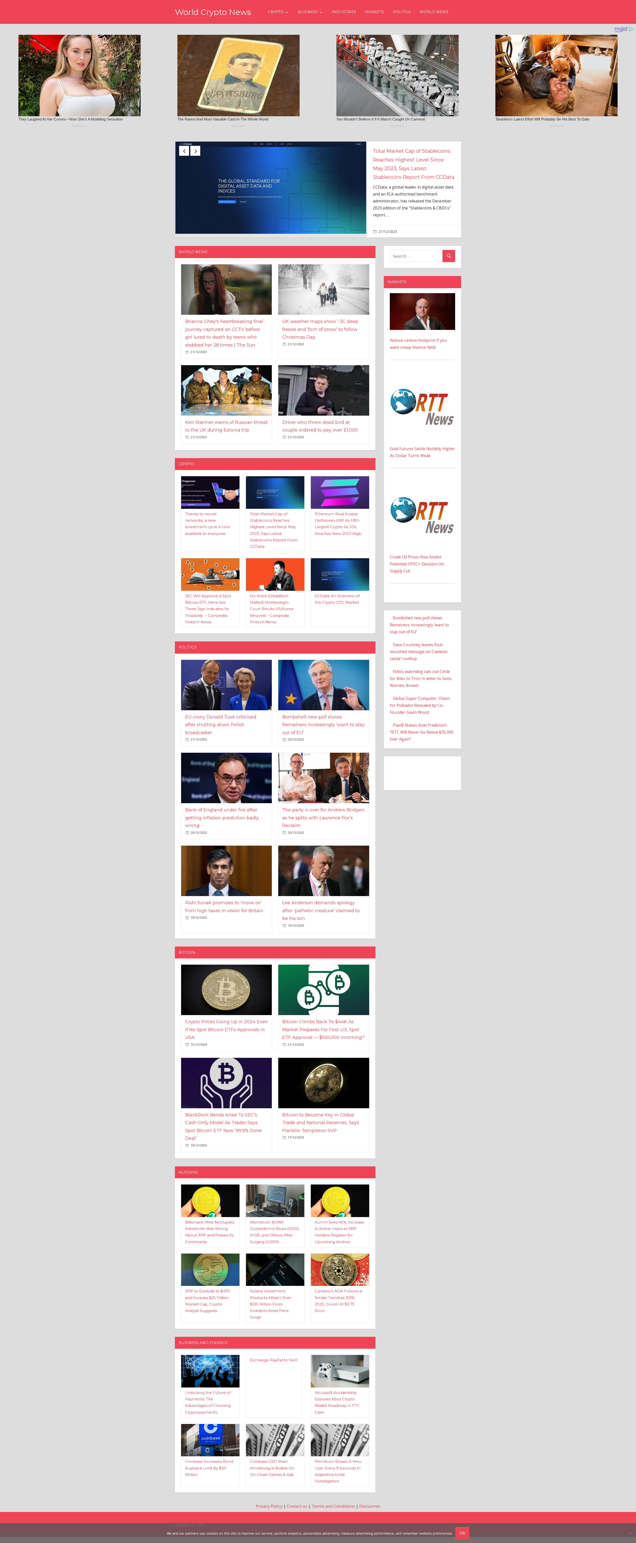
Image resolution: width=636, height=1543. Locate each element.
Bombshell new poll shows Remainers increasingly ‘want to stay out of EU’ (323, 735)
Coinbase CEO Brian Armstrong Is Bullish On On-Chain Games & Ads (272, 1479)
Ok (462, 1533)
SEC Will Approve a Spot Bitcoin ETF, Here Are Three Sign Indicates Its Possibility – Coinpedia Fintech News (208, 619)
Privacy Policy (269, 1517)
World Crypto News (213, 12)
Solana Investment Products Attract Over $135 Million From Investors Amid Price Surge (270, 1314)
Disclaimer (369, 1517)
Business (308, 11)
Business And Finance (203, 1353)
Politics (402, 11)
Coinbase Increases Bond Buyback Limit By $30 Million (209, 1479)
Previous (184, 151)
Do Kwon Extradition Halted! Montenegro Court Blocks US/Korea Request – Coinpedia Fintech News (271, 619)
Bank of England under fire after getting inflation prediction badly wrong (222, 828)
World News (434, 11)
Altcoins (188, 1182)
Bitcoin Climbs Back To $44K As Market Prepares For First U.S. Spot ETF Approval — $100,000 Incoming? (323, 1040)
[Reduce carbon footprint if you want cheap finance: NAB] (422, 307)
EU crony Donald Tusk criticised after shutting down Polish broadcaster (220, 735)
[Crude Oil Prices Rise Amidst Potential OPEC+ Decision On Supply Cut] (422, 495)
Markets (374, 11)
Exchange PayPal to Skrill (273, 1370)
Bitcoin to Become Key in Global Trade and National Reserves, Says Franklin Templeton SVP (320, 1133)
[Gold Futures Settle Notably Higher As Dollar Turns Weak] (422, 387)
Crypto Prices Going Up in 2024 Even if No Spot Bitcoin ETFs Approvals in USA (226, 1040)
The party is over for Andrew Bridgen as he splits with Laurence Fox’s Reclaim (323, 828)
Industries (344, 11)
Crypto (276, 11)
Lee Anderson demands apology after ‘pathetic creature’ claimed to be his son (321, 921)
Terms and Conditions (333, 1517)
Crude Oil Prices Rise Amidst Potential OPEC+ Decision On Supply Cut (417, 574)
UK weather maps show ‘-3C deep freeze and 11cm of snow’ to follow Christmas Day (413, 159)
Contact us (297, 1517)
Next (195, 151)
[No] (629, 1533)
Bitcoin (187, 962)
